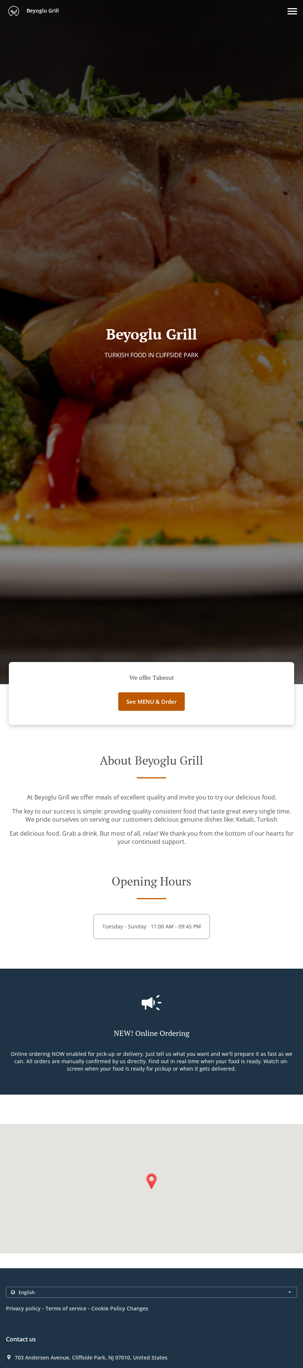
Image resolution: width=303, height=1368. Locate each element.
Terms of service (65, 1308)
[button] (292, 11)
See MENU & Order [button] (151, 701)
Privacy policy (23, 1308)
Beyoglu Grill (42, 10)
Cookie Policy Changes (119, 1308)
